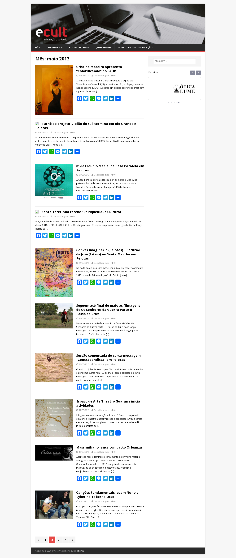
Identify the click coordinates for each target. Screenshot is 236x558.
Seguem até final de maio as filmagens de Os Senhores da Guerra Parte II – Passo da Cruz (108, 309)
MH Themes (79, 551)
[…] (97, 91)
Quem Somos (103, 47)
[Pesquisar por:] (174, 61)
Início (38, 47)
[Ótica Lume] (174, 91)
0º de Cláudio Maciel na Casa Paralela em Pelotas (110, 168)
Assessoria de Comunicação (135, 47)
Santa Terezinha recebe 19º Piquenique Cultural (81, 212)
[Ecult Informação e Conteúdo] (118, 42)
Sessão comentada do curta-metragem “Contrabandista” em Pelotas (108, 357)
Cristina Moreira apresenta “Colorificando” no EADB (99, 69)
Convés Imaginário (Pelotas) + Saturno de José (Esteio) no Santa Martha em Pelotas (108, 254)
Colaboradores (79, 47)
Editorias (54, 47)
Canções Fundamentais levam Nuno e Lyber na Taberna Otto (107, 494)
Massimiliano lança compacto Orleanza (109, 447)
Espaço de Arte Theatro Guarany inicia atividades (108, 403)
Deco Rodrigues (101, 75)
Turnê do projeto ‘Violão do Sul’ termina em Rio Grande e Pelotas (85, 126)
